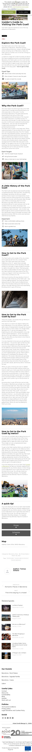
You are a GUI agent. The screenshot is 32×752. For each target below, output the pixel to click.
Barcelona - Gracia (8, 680)
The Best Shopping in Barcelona (18, 634)
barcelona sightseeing (16, 560)
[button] (16, 526)
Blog (3, 696)
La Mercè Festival (17, 605)
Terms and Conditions (9, 707)
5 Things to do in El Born (19, 653)
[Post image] (6, 608)
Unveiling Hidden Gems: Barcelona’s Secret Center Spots (19, 645)
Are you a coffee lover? (19, 624)
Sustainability (6, 694)
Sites (16, 554)
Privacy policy (6, 708)
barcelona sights (10, 558)
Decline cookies (23, 12)
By (24, 554)
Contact (4, 691)
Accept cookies (8, 12)
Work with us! (6, 700)
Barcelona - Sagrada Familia (11, 676)
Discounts (5, 693)
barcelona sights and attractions (21, 558)
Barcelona (11, 554)
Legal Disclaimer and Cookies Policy (13, 710)
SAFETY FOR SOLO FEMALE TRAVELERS (20, 615)
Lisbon (4, 683)
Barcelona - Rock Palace (10, 673)
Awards (4, 698)
